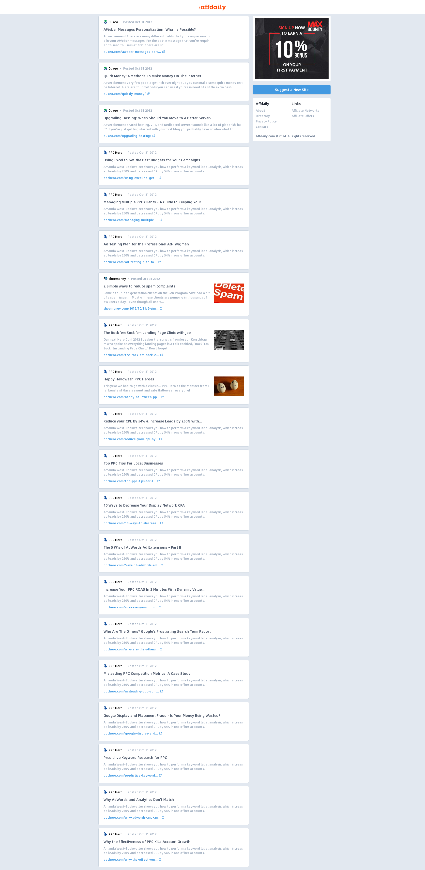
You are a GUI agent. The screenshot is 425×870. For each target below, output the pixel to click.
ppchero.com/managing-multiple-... (131, 220)
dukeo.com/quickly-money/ (125, 93)
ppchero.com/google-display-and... (131, 733)
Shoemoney (117, 278)
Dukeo (113, 22)
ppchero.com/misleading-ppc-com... (131, 691)
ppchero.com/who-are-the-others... (131, 649)
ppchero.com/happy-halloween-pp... (132, 397)
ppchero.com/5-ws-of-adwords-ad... (132, 565)
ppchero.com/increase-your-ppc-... (131, 607)
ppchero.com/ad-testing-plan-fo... (130, 262)
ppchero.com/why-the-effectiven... (131, 859)
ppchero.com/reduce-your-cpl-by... (131, 439)
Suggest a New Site (291, 89)
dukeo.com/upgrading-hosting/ (127, 136)
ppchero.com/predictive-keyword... (131, 775)
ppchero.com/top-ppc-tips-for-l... (130, 481)
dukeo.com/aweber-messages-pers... (132, 51)
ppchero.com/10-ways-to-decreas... (131, 523)
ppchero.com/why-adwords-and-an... (132, 817)
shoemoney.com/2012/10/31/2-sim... (131, 308)
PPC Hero (115, 152)
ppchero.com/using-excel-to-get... (130, 178)
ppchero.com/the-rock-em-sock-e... (131, 355)
